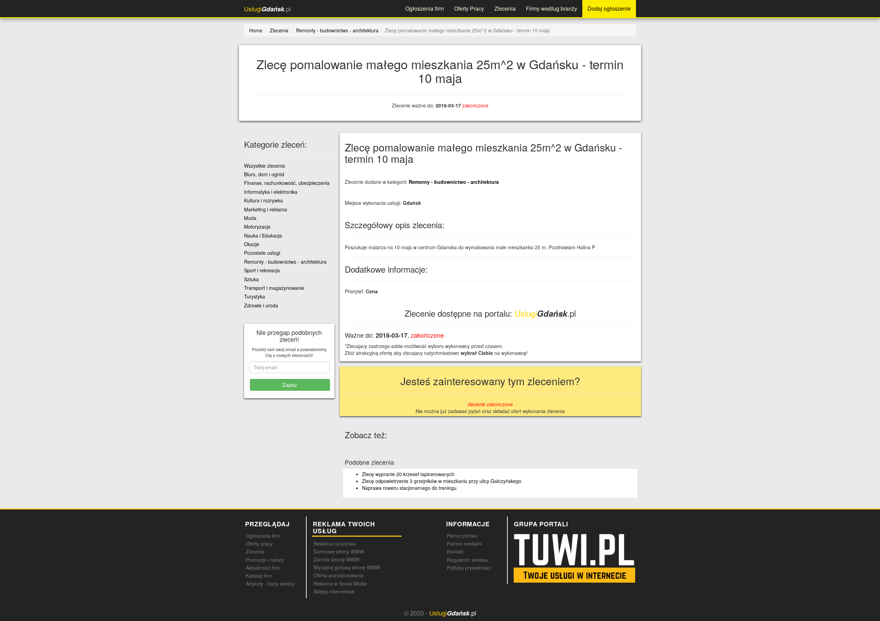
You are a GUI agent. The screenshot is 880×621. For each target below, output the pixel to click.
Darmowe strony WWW (339, 551)
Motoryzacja (257, 226)
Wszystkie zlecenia (264, 165)
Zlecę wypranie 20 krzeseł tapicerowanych (408, 474)
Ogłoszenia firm (424, 8)
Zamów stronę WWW (337, 559)
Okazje (251, 244)
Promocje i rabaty (265, 559)
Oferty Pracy (469, 8)
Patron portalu (462, 535)
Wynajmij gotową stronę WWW (347, 567)
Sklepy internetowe (334, 591)
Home (255, 30)
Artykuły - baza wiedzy (270, 583)
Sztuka (251, 279)
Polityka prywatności (469, 567)
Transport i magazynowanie (274, 287)
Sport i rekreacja (262, 270)
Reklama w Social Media (340, 583)
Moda (250, 217)
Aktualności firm (263, 567)
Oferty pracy (259, 543)
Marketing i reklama (265, 209)
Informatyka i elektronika (270, 191)
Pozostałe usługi (262, 252)
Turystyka (254, 296)
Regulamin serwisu (467, 559)
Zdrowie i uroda (261, 305)
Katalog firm (259, 575)
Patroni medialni (464, 543)
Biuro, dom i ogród (264, 174)
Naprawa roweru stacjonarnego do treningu (409, 487)
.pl (267, 8)
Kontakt (455, 551)
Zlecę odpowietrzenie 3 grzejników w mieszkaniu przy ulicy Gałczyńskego (441, 480)
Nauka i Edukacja (263, 235)
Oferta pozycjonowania (338, 575)
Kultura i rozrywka (263, 200)
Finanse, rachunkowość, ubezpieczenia (287, 182)
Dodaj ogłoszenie (609, 8)
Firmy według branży (551, 8)
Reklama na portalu (335, 543)
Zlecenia (505, 8)
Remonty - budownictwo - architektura (454, 181)
